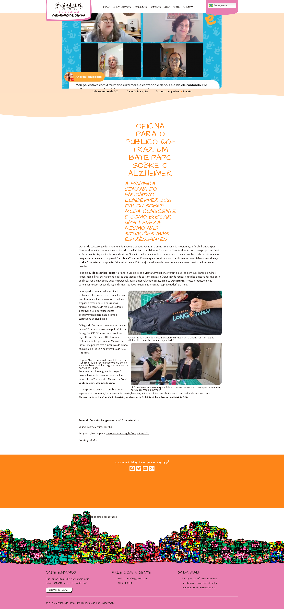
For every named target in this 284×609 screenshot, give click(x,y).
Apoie (176, 7)
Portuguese (220, 5)
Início (106, 7)
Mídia (167, 7)
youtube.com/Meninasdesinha (96, 427)
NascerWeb (107, 602)
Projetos (140, 7)
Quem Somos (122, 7)
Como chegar (59, 590)
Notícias (155, 7)
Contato (188, 7)
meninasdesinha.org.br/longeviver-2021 (127, 433)
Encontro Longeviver (168, 91)
